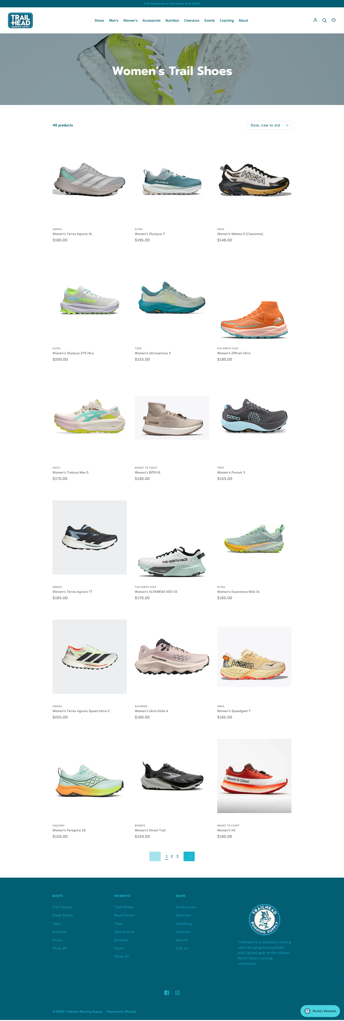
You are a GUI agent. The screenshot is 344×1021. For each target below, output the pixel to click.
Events (209, 20)
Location (183, 931)
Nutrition (172, 20)
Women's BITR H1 (147, 472)
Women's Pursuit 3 (231, 472)
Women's (130, 20)
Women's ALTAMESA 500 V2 (156, 591)
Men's (113, 20)
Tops (57, 923)
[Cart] (333, 20)
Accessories (151, 20)
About (243, 20)
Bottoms (60, 931)
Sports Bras (124, 931)
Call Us (182, 948)
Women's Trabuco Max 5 (71, 472)
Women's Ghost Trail (150, 830)
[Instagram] (177, 992)
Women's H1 (226, 830)
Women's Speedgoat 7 (234, 711)
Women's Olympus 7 (150, 234)
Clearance (191, 20)
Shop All (60, 948)
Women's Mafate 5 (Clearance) (240, 234)
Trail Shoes (62, 907)
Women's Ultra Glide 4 (151, 711)
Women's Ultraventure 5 (153, 353)
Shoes (99, 20)
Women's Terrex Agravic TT (72, 591)
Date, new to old (265, 125)
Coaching (227, 20)
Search (182, 940)
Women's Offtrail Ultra (234, 353)
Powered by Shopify (121, 1011)
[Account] (315, 20)
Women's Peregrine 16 (69, 830)
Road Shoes (63, 915)
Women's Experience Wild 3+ (238, 591)
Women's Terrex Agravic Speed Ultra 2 (81, 711)
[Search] (324, 20)
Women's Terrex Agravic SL (72, 234)
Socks (58, 940)
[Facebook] (166, 992)
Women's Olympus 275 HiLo (73, 353)
